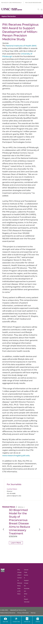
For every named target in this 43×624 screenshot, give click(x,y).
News (18, 594)
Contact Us (27, 621)
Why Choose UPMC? (19, 572)
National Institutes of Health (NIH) (21, 46)
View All (20, 507)
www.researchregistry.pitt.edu (16, 455)
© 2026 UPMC (4, 610)
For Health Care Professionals (11, 2)
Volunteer (26, 602)
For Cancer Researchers (33, 2)
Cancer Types (16, 621)
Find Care (5, 621)
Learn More (16, 543)
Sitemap (33, 613)
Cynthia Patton (12, 489)
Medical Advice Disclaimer (7, 613)
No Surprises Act (26, 588)
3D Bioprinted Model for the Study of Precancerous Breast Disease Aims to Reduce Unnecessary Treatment (19, 521)
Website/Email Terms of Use (18, 610)
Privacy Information (23, 613)
